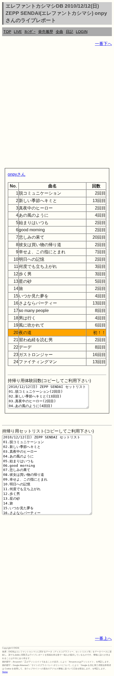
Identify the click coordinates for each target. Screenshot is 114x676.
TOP (7, 31)
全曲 (59, 31)
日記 (69, 31)
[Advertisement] (57, 108)
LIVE (18, 31)
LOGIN (81, 31)
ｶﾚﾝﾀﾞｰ (30, 31)
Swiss (5, 672)
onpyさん (16, 174)
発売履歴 (45, 31)
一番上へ (103, 638)
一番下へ (103, 43)
